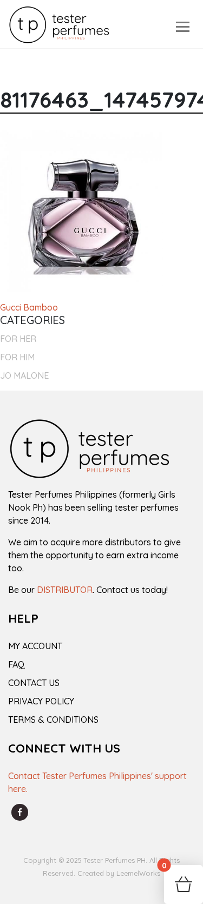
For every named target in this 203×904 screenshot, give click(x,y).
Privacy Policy (41, 701)
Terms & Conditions (53, 719)
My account (35, 646)
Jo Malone (24, 375)
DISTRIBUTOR (65, 589)
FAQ (16, 664)
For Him (17, 357)
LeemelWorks (138, 873)
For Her (18, 338)
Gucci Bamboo (29, 307)
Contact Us (34, 682)
